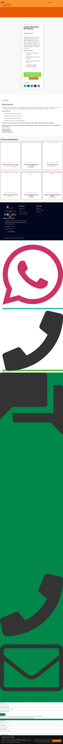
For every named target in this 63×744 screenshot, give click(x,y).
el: (8, 231)
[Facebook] (5, 215)
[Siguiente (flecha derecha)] (61, 372)
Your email (2, 725)
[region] (31, 739)
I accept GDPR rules (4, 711)
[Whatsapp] (8, 215)
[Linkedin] (13, 215)
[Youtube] (10, 217)
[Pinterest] (15, 215)
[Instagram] (10, 215)
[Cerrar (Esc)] (59, 1)
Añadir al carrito (33, 78)
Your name (2, 703)
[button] (20, 3)
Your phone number (4, 707)
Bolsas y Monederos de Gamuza (31, 24)
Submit (2, 714)
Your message (3, 729)
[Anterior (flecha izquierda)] (2, 372)
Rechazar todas (46, 740)
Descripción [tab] (5, 100)
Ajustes (37, 740)
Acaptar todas (57, 740)
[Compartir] (61, 1)
